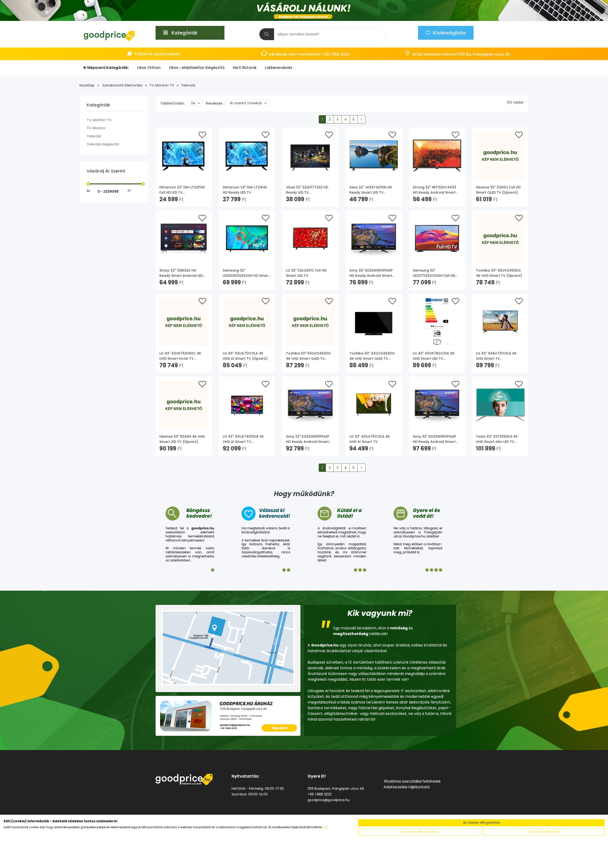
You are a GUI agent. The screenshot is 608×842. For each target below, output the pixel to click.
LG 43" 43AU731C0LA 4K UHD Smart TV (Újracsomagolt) (496, 356)
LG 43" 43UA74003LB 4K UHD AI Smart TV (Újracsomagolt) (243, 439)
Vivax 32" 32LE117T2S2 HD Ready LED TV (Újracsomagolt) (307, 190)
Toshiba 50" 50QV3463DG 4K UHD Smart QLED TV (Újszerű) (308, 356)
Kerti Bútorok (244, 67)
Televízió (188, 85)
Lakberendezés (278, 67)
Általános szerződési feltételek (412, 781)
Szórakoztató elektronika (122, 85)
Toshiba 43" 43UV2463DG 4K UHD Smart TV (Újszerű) (499, 273)
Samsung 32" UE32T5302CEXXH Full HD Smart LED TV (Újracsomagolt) (434, 273)
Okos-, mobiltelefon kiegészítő (197, 67)
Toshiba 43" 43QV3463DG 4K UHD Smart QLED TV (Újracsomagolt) (372, 356)
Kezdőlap (87, 85)
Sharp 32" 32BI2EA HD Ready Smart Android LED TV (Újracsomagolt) (181, 273)
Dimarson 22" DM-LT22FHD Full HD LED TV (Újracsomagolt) (182, 190)
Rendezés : (215, 103)
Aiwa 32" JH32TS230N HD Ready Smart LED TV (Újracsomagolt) (370, 190)
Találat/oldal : (172, 103)
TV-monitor (96, 128)
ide (325, 827)
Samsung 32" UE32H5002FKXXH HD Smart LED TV (246, 273)
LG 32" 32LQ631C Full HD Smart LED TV (306, 273)
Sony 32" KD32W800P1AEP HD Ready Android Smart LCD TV (434, 439)
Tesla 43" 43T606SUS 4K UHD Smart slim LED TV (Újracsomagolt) (497, 439)
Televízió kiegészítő (103, 144)
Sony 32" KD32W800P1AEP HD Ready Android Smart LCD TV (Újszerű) (371, 273)
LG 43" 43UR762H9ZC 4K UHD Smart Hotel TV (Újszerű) (180, 356)
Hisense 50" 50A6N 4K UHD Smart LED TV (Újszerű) (182, 439)
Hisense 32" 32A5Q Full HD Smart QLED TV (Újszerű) (498, 190)
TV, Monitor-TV (161, 85)
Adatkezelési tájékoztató (407, 787)
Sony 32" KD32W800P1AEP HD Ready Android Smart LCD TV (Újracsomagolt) (307, 439)
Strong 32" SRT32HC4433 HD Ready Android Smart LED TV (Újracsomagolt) (434, 190)
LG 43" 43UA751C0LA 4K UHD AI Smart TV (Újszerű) (245, 356)
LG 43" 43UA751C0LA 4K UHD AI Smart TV (369, 439)
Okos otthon (149, 67)
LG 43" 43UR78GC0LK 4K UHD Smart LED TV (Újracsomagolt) (434, 356)
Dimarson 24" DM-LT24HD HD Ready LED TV (245, 190)
